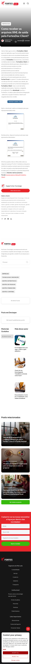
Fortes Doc (6, 24)
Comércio (15, 577)
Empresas (5, 273)
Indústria (15, 581)
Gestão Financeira (8, 288)
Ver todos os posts (15, 502)
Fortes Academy (15, 600)
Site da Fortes (15, 620)
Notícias (15, 607)
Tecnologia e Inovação (10, 277)
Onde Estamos (15, 611)
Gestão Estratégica (9, 281)
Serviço (15, 573)
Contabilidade (15, 569)
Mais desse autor (15, 190)
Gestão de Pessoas (8, 284)
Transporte (15, 584)
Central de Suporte (15, 624)
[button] (24, 3)
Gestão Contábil (8, 291)
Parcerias (15, 603)
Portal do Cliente (15, 628)
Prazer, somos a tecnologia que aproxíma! (15, 595)
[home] (10, 3)
